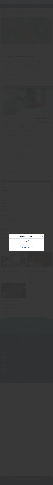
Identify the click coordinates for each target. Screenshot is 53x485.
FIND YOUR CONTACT (26, 247)
